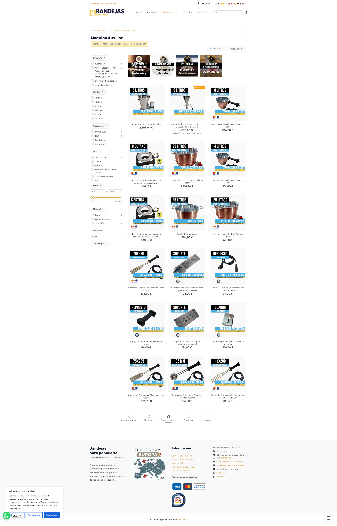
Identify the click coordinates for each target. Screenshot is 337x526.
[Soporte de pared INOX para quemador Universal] (187, 320)
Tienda (96, 44)
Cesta (208, 420)
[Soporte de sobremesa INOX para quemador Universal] (187, 266)
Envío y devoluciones (182, 455)
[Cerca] (60, 489)
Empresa (152, 12)
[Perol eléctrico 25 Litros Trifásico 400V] (187, 159)
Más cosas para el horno (114, 44)
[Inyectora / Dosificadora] (187, 57)
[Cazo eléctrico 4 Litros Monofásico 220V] (228, 159)
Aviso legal (177, 463)
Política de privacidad (183, 466)
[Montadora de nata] (163, 57)
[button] (175, 12)
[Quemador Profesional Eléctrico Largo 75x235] (146, 374)
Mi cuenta (148, 420)
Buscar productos (129, 420)
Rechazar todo (34, 515)
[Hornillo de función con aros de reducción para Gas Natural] (146, 213)
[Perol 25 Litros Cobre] (187, 213)
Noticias (187, 12)
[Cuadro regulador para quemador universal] (228, 320)
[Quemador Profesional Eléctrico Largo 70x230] (146, 266)
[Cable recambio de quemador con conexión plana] (228, 266)
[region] (34, 504)
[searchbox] (228, 12)
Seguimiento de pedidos (168, 421)
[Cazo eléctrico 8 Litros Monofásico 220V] (228, 103)
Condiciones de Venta (183, 459)
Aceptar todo (51, 515)
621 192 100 (206, 3)
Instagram (221, 473)
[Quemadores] (211, 57)
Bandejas (168, 12)
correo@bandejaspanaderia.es (103, 3)
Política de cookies (181, 470)
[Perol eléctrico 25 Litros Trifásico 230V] (228, 213)
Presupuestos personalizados (229, 461)
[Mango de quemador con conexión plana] (146, 320)
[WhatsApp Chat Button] (7, 515)
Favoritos (188, 420)
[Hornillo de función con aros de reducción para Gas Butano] (146, 159)
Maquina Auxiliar (137, 44)
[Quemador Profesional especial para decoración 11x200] (228, 374)
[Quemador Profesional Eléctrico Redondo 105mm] (187, 374)
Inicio (139, 12)
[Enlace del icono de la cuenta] (246, 12)
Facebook (220, 476)
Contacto (202, 12)
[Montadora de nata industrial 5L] (146, 103)
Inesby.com (184, 519)
